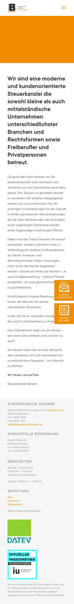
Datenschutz (14, 504)
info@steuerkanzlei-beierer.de (24, 424)
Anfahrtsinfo (56, 410)
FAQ (9, 497)
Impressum (14, 500)
